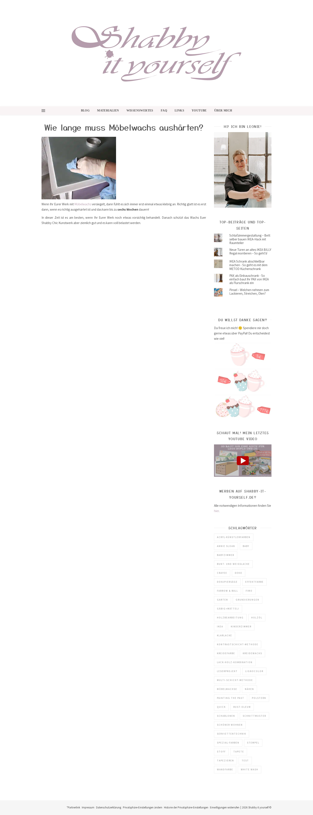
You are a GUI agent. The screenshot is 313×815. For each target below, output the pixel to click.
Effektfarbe (254, 581)
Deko (238, 572)
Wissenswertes (139, 110)
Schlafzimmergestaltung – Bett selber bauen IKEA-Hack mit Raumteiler (249, 239)
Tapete (238, 751)
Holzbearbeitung (230, 617)
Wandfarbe (225, 769)
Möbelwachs (82, 204)
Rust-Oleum (242, 706)
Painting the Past (230, 698)
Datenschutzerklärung (108, 807)
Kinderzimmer (241, 626)
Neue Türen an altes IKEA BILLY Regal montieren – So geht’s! (250, 251)
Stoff (221, 751)
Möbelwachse (227, 689)
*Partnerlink (73, 807)
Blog (85, 110)
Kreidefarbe (226, 653)
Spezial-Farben (228, 742)
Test (245, 760)
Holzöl (256, 617)
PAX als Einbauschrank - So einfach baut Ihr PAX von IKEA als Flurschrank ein (249, 279)
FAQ (164, 110)
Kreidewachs (252, 653)
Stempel (253, 742)
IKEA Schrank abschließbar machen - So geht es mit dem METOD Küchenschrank (248, 265)
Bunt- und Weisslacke (233, 563)
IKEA (220, 626)
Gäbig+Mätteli (228, 608)
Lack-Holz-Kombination (235, 662)
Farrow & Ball (227, 590)
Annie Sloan (226, 546)
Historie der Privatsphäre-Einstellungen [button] (186, 807)
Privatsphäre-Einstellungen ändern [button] (142, 807)
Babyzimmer (225, 555)
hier (216, 511)
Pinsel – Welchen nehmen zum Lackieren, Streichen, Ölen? (249, 291)
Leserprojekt (227, 671)
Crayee (222, 572)
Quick (221, 706)
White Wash (249, 769)
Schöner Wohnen (230, 724)
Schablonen (226, 715)
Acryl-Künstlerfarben (233, 537)
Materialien (108, 110)
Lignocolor (254, 671)
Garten (222, 599)
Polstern (259, 698)
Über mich (223, 110)
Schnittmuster (254, 715)
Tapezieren (225, 760)
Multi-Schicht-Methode (235, 680)
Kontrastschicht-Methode (237, 644)
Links (179, 110)
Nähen (249, 689)
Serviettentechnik (231, 733)
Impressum (88, 807)
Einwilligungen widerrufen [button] (224, 807)
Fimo (249, 590)
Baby (246, 546)
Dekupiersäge (227, 581)
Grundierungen (247, 599)
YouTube (199, 110)
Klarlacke (224, 635)
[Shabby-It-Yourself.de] (156, 53)
